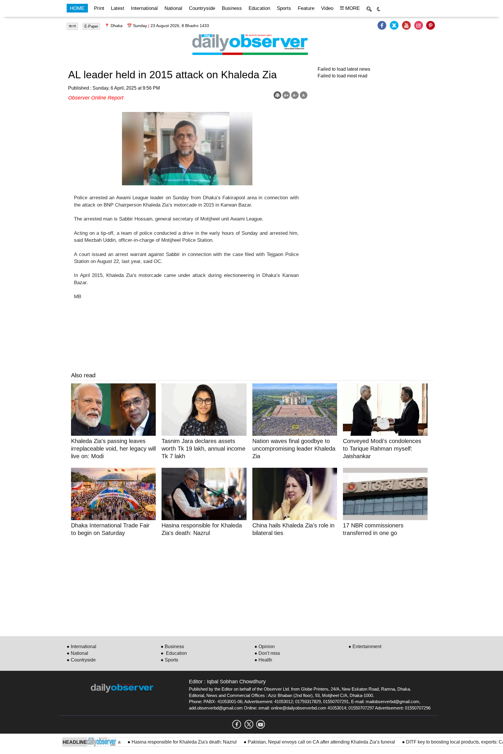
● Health (263, 659)
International (144, 8)
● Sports (169, 659)
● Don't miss (267, 653)
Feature (306, 8)
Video (327, 8)
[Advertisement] (245, 585)
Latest (117, 8)
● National (77, 653)
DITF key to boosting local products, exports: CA (440, 741)
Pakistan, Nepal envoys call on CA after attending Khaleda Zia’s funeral (305, 741)
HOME (77, 8)
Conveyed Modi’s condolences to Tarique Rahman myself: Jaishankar (382, 448)
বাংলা (72, 26)
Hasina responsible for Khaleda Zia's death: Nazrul (168, 741)
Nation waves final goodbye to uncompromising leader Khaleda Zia (293, 448)
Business (232, 8)
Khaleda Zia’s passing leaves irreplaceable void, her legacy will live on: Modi (113, 448)
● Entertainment (364, 646)
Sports (284, 8)
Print (99, 8)
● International (81, 646)
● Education (174, 653)
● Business (172, 646)
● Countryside (81, 659)
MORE (352, 8)
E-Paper (91, 26)
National (173, 8)
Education (259, 8)
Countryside (202, 8)
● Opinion (264, 646)
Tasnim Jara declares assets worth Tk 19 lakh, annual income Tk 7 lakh (203, 448)
